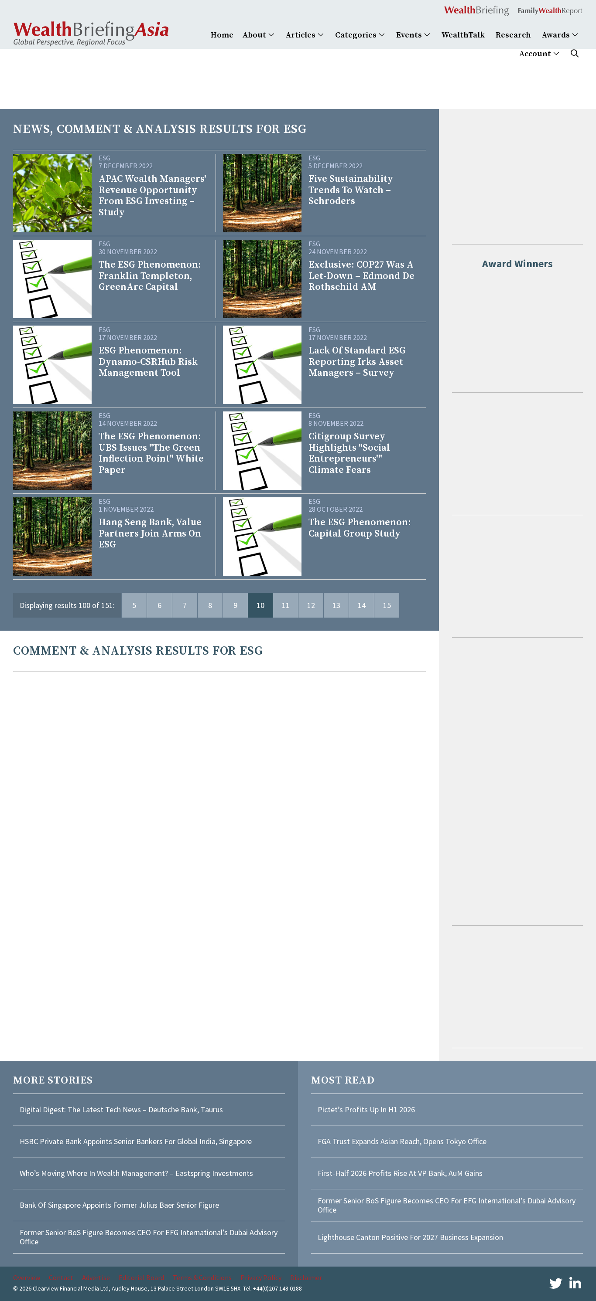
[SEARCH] (574, 53)
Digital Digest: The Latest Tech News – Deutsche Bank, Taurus (121, 1109)
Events (410, 35)
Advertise (96, 1277)
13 (336, 605)
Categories (356, 35)
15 (387, 605)
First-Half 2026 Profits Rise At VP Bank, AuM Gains (400, 1173)
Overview (26, 1277)
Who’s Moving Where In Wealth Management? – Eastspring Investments (136, 1173)
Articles (301, 35)
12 (311, 605)
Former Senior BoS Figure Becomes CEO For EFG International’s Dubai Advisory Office (148, 1237)
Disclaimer (306, 1277)
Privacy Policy (260, 1277)
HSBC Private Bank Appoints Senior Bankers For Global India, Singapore (136, 1141)
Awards (557, 35)
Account (536, 54)
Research (513, 35)
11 (286, 605)
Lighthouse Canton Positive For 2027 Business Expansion (410, 1237)
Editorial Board (141, 1277)
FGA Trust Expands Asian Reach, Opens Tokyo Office (402, 1141)
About (255, 35)
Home (222, 35)
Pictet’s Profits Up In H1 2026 (366, 1109)
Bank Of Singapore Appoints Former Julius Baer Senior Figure (119, 1205)
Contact (61, 1277)
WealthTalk (463, 35)
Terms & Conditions (202, 1277)
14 (362, 605)
